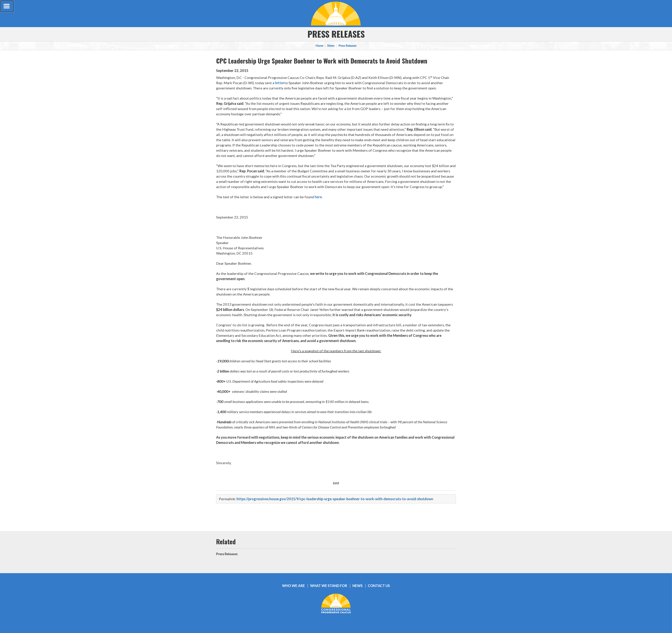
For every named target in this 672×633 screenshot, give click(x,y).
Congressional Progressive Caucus (336, 13)
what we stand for (328, 586)
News (330, 45)
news (357, 586)
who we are (293, 586)
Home (319, 45)
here (318, 197)
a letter (278, 83)
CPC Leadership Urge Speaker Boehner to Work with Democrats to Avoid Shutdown (321, 60)
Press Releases (336, 34)
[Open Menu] (7, 6)
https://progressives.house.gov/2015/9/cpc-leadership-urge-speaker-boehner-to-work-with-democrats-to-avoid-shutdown (335, 499)
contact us (379, 586)
